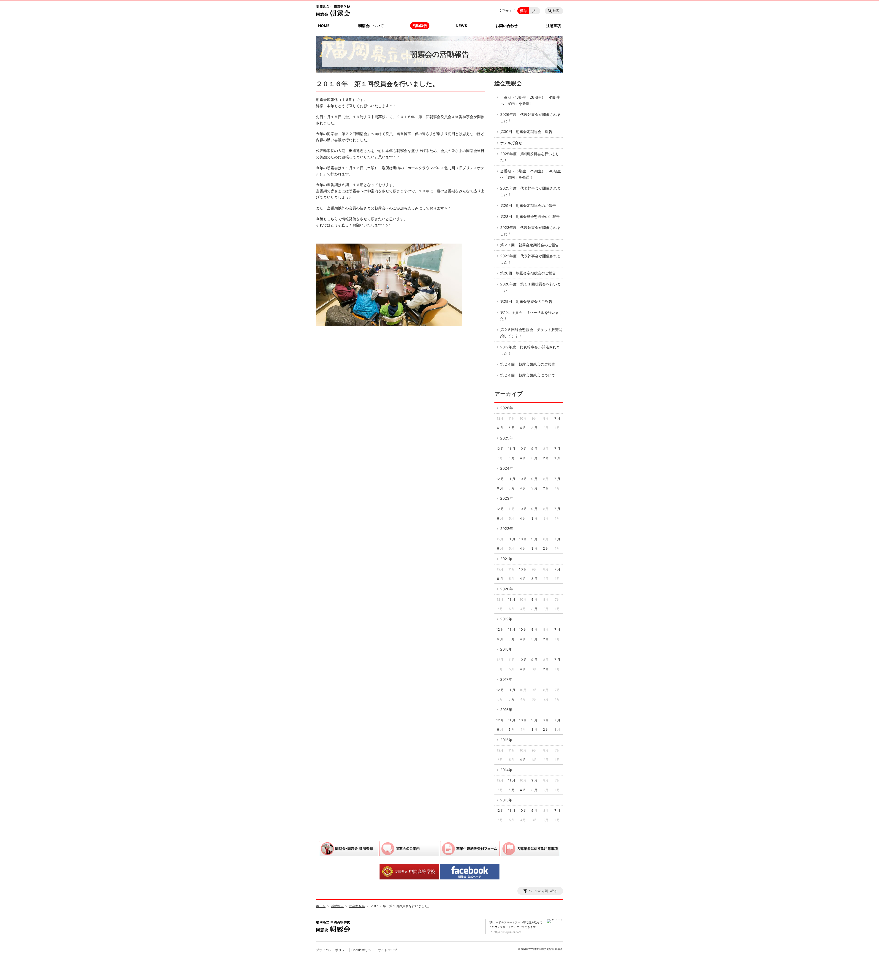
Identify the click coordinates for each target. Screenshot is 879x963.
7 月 (557, 418)
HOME (324, 25)
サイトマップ (387, 950)
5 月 (511, 428)
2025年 (506, 438)
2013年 (506, 800)
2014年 (506, 770)
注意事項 (553, 25)
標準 (523, 10)
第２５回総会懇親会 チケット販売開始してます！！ (531, 332)
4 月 (523, 428)
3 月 (534, 428)
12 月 (500, 448)
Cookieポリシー (362, 950)
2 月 (546, 458)
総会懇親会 (508, 83)
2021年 (506, 558)
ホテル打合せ (511, 143)
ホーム (321, 906)
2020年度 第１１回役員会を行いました (530, 287)
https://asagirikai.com (507, 932)
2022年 (506, 528)
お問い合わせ (507, 25)
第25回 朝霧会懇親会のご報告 (526, 301)
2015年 (506, 740)
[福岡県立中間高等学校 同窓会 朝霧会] (333, 11)
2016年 (506, 709)
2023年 (506, 498)
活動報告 (419, 25)
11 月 (511, 448)
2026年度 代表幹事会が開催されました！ (530, 117)
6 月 (500, 428)
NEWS (461, 25)
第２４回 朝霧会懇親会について (527, 375)
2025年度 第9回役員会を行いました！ (529, 157)
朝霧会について (371, 25)
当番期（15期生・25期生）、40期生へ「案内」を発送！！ (530, 174)
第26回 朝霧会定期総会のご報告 (528, 273)
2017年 (506, 679)
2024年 (506, 468)
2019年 (506, 619)
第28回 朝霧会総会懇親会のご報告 (530, 216)
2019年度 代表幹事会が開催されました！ (530, 350)
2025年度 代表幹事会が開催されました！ (530, 191)
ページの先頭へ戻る (543, 891)
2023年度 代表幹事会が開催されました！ (530, 230)
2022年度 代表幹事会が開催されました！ (530, 259)
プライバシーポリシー (332, 950)
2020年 (506, 589)
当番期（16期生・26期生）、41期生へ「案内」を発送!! (530, 100)
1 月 (557, 458)
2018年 (506, 649)
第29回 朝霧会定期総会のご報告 (528, 205)
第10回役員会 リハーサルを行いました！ (531, 315)
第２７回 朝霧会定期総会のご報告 (529, 245)
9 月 (534, 448)
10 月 (523, 448)
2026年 (506, 408)
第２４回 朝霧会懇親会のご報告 (527, 364)
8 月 (546, 720)
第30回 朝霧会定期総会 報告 (526, 131)
